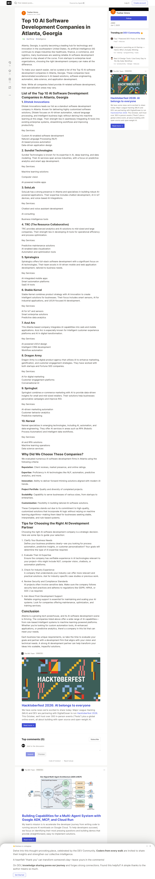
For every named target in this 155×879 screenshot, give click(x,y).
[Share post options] (10, 95)
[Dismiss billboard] (150, 846)
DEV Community (131, 32)
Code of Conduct (55, 761)
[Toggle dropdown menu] (99, 653)
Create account (140, 3)
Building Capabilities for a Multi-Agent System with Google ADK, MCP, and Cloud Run (61, 818)
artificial (30, 39)
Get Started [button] (19, 875)
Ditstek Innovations (36, 101)
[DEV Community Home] (9, 3)
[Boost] (9, 87)
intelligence (41, 39)
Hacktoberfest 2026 (87, 713)
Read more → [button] (29, 725)
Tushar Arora (32, 12)
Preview (41, 754)
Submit (30, 754)
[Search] (15, 3)
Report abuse (68, 761)
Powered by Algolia (76, 3)
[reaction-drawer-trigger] (10, 63)
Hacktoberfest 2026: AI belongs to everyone (56, 705)
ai (23, 39)
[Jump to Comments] (9, 72)
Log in (126, 3)
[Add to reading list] (9, 80)
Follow (128, 18)
